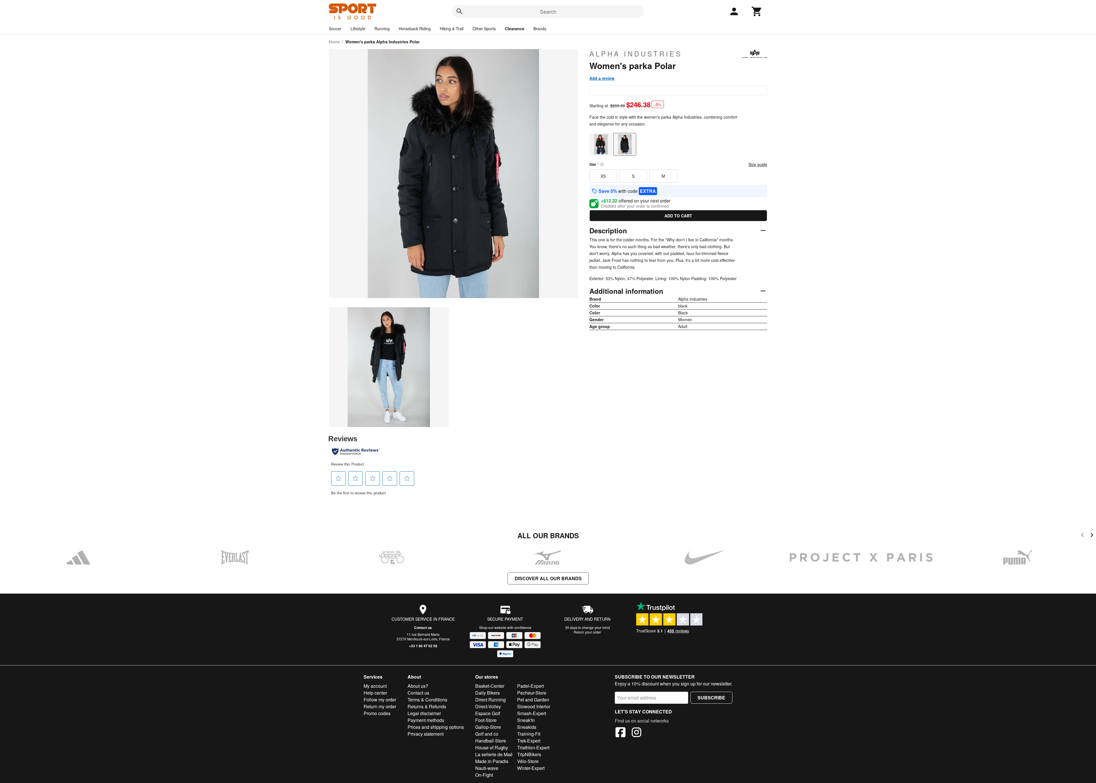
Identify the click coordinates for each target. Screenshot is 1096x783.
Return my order (380, 706)
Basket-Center (489, 686)
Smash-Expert (531, 713)
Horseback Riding (415, 28)
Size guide (757, 164)
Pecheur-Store (531, 692)
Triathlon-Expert (533, 747)
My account (375, 686)
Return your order (587, 632)
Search (548, 11)
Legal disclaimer (424, 713)
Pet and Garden (533, 699)
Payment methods (426, 720)
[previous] (1082, 536)
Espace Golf (487, 713)
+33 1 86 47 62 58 (423, 645)
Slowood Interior (533, 706)
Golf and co (486, 734)
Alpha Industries (635, 53)
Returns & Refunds (427, 706)
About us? (418, 686)
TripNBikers (529, 754)
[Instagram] (636, 733)
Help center (375, 692)
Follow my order (380, 699)
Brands (539, 28)
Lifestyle (357, 28)
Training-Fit (528, 734)
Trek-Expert (528, 740)
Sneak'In (526, 720)
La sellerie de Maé (494, 754)
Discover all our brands (548, 578)
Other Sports (484, 28)
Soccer (335, 28)
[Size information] (602, 164)
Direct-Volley (488, 706)
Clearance (514, 28)
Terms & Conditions (427, 699)
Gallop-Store (488, 727)
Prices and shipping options (436, 727)
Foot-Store (486, 720)
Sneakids (526, 727)
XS (603, 176)
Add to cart (678, 215)
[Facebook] (620, 733)
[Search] (460, 11)
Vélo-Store (528, 761)
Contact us (423, 627)
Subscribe (711, 697)
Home (334, 41)
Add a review (602, 78)
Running (382, 28)
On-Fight (484, 775)
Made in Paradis (491, 761)
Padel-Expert (530, 686)
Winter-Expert (531, 768)
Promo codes (377, 713)
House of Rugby (491, 747)
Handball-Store (490, 740)
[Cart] (757, 11)
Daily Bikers (487, 692)
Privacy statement (426, 734)
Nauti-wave (486, 768)
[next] (1092, 536)
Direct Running (490, 699)
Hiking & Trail (452, 28)
